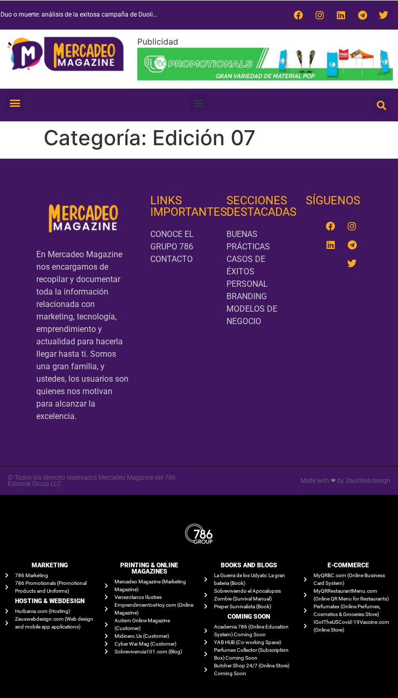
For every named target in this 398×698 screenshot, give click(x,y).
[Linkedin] (341, 15)
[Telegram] (362, 15)
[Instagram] (319, 15)
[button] (14, 102)
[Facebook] (298, 15)
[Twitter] (383, 15)
